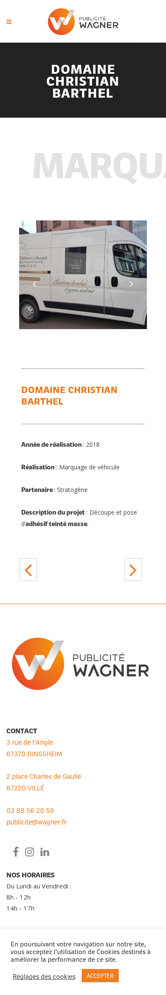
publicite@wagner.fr (36, 821)
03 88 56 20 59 (30, 810)
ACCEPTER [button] (100, 975)
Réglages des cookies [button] (44, 976)
